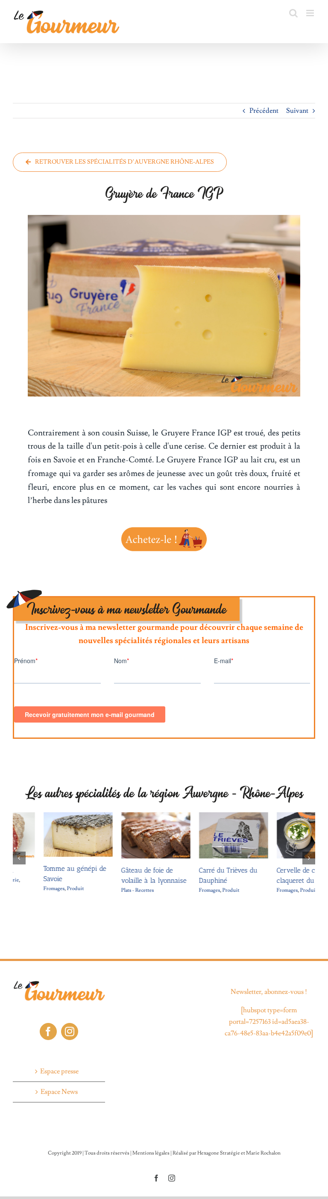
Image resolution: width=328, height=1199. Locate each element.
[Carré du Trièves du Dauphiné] (202, 816)
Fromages (23, 888)
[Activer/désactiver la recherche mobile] (293, 13)
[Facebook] (48, 1021)
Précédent (263, 110)
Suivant (297, 110)
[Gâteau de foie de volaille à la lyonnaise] (125, 816)
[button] (19, 853)
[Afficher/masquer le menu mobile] (310, 13)
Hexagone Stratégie (218, 1143)
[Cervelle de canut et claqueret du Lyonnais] (280, 816)
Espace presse (59, 1061)
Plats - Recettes (107, 890)
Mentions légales (151, 1143)
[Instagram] (69, 1021)
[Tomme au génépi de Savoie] (47, 816)
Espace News (59, 1082)
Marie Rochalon (263, 1143)
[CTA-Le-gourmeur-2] (164, 528)
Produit (44, 888)
